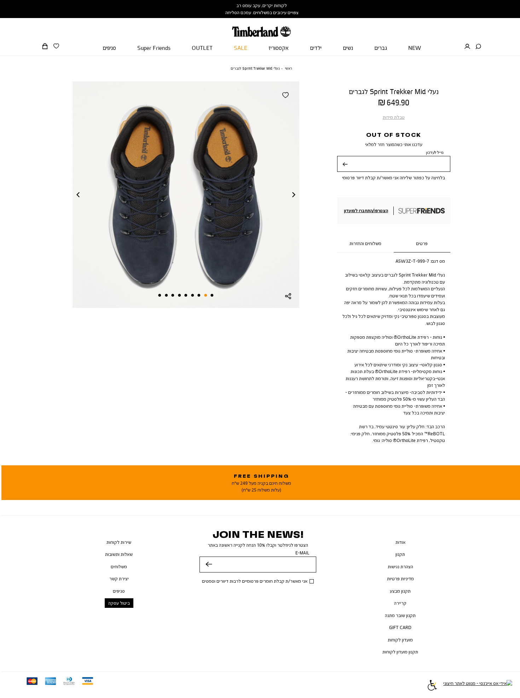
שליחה (345, 169)
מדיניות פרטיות (400, 578)
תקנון (400, 554)
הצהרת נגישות (400, 566)
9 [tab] (159, 295)
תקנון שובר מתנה (400, 615)
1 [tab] (211, 295)
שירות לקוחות (118, 542)
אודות (400, 542)
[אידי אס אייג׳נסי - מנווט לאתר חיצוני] (477, 686)
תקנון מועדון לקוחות (400, 652)
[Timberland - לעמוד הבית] (261, 27)
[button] (478, 47)
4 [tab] (192, 295)
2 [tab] (205, 295)
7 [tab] (172, 295)
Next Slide (294, 194)
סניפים (119, 591)
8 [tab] (166, 295)
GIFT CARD (400, 627)
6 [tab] (179, 295)
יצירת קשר (119, 578)
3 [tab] (198, 295)
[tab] (422, 244)
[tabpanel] (186, 194)
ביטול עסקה (119, 603)
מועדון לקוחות (400, 639)
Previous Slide (78, 194)
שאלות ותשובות (119, 554)
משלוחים (119, 566)
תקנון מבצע (400, 591)
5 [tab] (185, 295)
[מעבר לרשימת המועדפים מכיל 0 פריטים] (56, 46)
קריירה (400, 603)
